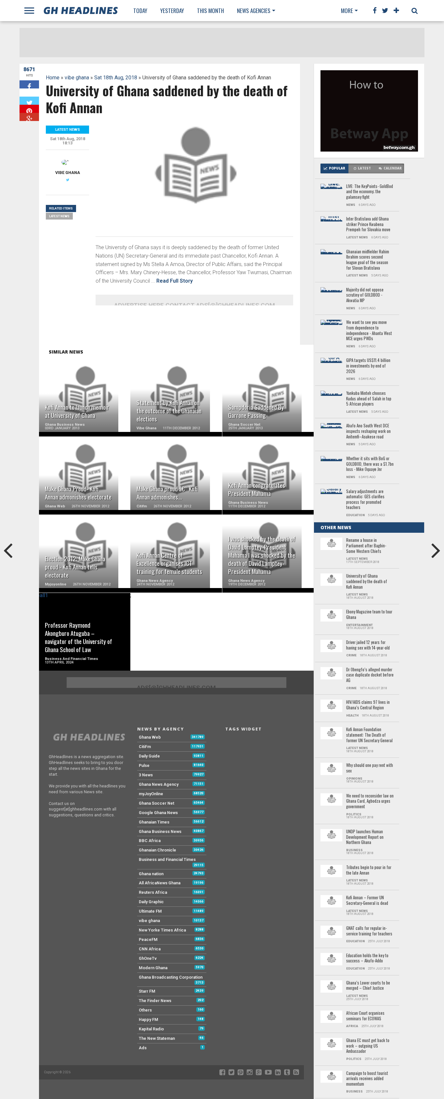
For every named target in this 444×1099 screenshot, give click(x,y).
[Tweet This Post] (29, 101)
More (347, 11)
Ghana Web (150, 737)
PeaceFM (148, 939)
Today (140, 11)
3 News (146, 774)
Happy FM (148, 1019)
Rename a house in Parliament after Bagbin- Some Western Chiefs (366, 546)
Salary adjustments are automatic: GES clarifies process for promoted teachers (365, 500)
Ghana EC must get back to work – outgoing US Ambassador (367, 1046)
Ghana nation (151, 873)
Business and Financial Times (167, 859)
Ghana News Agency (158, 784)
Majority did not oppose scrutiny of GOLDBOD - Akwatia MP (365, 295)
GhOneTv (148, 958)
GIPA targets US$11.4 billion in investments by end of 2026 (368, 366)
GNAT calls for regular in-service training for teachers (369, 931)
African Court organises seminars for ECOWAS (365, 1016)
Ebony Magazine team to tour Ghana (369, 614)
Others (145, 1010)
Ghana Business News (160, 831)
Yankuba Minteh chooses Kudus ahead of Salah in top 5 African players (368, 399)
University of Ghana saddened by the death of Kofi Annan (366, 581)
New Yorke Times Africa (162, 930)
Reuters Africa (153, 892)
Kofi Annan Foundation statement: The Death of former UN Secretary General (369, 735)
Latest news (59, 216)
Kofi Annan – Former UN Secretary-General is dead (367, 900)
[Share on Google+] (29, 117)
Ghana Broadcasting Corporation (170, 977)
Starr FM (147, 991)
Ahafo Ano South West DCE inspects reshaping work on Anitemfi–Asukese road (368, 431)
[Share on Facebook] (29, 84)
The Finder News (155, 1000)
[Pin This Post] (29, 109)
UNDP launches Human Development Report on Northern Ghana (365, 837)
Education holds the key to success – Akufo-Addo (367, 958)
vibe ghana (77, 77)
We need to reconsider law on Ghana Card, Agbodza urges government (370, 801)
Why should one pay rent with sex (369, 768)
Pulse (144, 765)
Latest (364, 168)
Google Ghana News (158, 812)
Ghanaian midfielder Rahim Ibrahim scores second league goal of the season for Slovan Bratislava (367, 260)
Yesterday (172, 11)
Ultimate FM (150, 911)
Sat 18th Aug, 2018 (115, 77)
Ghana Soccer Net (156, 803)
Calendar (393, 168)
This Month (210, 11)
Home (52, 77)
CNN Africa (150, 948)
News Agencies (253, 11)
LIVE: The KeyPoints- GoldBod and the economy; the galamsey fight (369, 192)
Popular (337, 168)
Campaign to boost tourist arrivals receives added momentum (367, 1079)
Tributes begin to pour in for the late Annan (368, 870)
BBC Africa (150, 840)
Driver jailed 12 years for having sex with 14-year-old (368, 645)
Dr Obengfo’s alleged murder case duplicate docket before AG (370, 675)
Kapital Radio (151, 1028)
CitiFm (145, 746)
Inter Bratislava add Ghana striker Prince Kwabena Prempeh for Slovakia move (368, 224)
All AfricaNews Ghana (159, 882)
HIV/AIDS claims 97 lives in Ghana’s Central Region (368, 705)
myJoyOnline (151, 793)
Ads (143, 1047)
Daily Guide (149, 756)
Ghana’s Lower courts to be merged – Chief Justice (368, 985)
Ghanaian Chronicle (157, 850)
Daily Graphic (151, 901)
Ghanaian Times (154, 822)
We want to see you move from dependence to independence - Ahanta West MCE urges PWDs (369, 331)
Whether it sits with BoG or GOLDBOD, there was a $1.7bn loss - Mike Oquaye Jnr (370, 464)
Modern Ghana (153, 967)
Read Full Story (174, 281)
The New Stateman (157, 1038)
